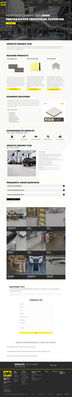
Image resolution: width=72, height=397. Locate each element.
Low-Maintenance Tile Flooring (14, 119)
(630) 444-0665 (19, 49)
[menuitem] (30, 2)
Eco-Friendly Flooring (12, 113)
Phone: (5, 389)
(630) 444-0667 (7, 390)
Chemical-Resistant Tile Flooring (14, 121)
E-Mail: (5, 391)
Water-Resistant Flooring (13, 120)
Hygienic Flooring (12, 112)
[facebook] (54, 365)
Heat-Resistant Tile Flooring (13, 117)
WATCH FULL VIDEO (9, 26)
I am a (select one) (22, 322)
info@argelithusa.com (8, 391)
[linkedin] (56, 365)
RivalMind (22, 394)
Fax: (4, 390)
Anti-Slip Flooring (12, 115)
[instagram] (51, 365)
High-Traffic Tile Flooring (13, 116)
